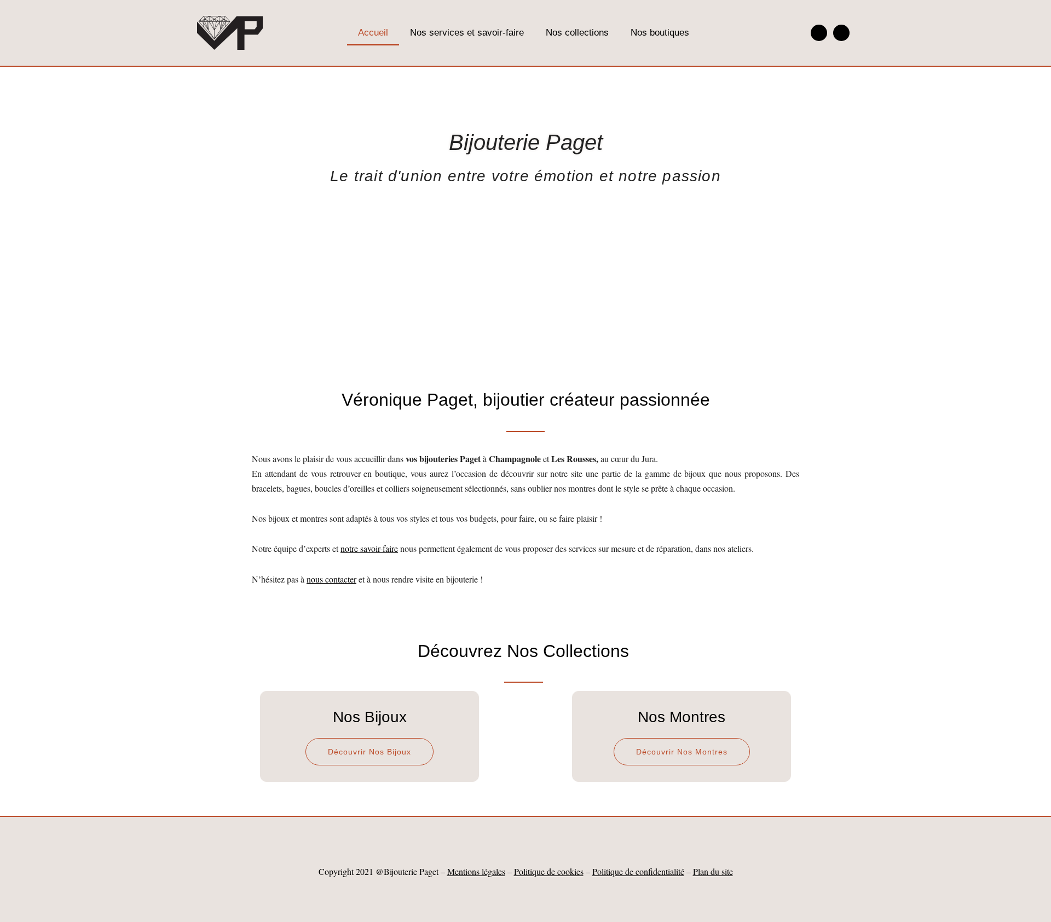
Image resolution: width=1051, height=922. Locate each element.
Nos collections (577, 32)
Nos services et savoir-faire (467, 32)
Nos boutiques (660, 32)
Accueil (373, 32)
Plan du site (713, 871)
